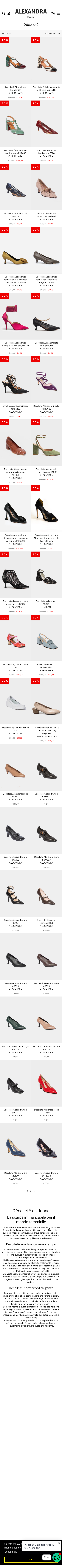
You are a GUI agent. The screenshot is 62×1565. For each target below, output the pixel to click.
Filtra (5, 34)
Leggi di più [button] (11, 1551)
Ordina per (51, 33)
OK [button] (31, 1559)
